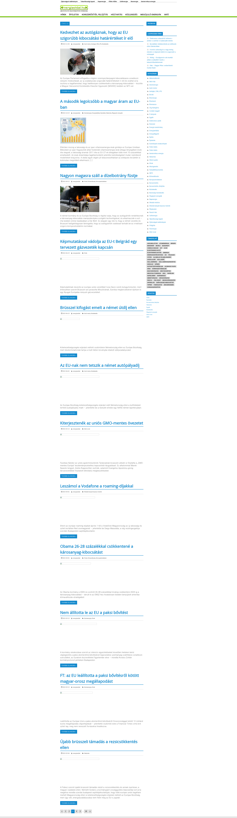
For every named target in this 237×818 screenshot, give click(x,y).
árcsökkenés (169, 285)
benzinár (150, 245)
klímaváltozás (170, 266)
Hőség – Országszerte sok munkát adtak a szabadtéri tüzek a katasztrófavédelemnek (160, 59)
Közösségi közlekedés (156, 193)
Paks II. (149, 280)
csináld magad (152, 248)
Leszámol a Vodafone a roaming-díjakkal (96, 486)
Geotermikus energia (148, 1)
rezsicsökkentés (168, 280)
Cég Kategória (154, 108)
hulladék (160, 259)
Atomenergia (87, 113)
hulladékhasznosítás (167, 262)
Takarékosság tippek (88, 1)
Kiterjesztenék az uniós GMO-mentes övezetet (101, 423)
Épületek (74, 14)
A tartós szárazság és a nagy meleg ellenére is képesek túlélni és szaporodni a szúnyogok (161, 52)
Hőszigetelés (153, 166)
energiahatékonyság (155, 255)
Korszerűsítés (153, 183)
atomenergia (164, 243)
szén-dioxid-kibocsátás (165, 282)
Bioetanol (152, 101)
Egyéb (151, 117)
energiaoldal (76, 44)
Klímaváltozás (92, 181)
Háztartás (116, 14)
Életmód (152, 124)
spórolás (151, 282)
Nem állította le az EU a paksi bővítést (94, 612)
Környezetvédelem (101, 181)
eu (166, 255)
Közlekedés (131, 14)
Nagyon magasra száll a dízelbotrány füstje (99, 175)
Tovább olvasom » (68, 91)
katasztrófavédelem (155, 266)
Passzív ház (153, 212)
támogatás (158, 285)
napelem (170, 273)
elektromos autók (154, 252)
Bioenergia (134, 1)
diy (161, 248)
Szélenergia (124, 1)
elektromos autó (153, 250)
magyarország (152, 271)
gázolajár (151, 259)
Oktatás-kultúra (154, 202)
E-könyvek (152, 114)
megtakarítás (165, 271)
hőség (157, 264)
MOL (164, 273)
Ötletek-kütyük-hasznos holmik (93, 492)
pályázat (157, 280)
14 (86, 811)
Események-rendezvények (158, 144)
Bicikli (151, 95)
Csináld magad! (154, 111)
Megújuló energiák (150, 14)
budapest (165, 245)
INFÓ (166, 14)
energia (166, 252)
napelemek (151, 275)
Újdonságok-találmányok (69, 1)
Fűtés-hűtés (113, 1)
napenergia (161, 275)
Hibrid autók (153, 160)
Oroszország (164, 278)
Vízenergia (152, 229)
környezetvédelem (159, 268)
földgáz (171, 255)
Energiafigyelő (154, 134)
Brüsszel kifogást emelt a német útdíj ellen (98, 307)
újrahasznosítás (153, 287)
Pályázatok (152, 209)
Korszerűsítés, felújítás (95, 14)
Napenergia (102, 1)
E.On (165, 248)
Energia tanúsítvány (156, 127)
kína (148, 268)
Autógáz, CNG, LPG (96, 44)
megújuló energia (154, 273)
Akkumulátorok (154, 78)
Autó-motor (87, 44)
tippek (149, 285)
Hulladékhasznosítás (156, 170)
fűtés (149, 257)
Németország (152, 278)
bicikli (158, 245)
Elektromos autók (155, 121)
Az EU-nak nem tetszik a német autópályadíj (99, 365)
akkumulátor (152, 243)
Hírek (63, 14)
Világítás (152, 225)
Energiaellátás (96, 113)
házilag (150, 264)
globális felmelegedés (162, 257)
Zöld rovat (87, 429)
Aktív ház (152, 82)
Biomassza (152, 104)
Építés (151, 137)
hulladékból (152, 262)
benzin (173, 243)
